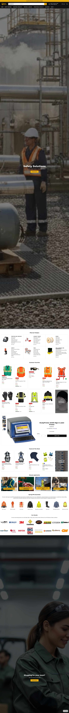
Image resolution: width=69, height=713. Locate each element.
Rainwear (12, 350)
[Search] (45, 4)
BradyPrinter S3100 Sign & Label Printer (52, 423)
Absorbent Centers (58, 351)
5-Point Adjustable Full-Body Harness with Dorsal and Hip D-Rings (7, 464)
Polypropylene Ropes (59, 339)
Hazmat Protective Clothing (15, 349)
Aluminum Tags (35, 351)
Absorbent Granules (59, 354)
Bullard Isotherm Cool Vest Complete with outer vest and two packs (48, 465)
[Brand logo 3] (21, 522)
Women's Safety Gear (14, 353)
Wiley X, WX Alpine (32, 373)
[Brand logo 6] (47, 522)
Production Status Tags (36, 354)
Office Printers (13, 337)
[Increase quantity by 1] (45, 436)
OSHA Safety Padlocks (36, 337)
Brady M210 (13, 338)
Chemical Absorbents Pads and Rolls (61, 350)
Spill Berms (57, 355)
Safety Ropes (58, 337)
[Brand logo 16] (65, 531)
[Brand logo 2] (13, 522)
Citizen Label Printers (14, 339)
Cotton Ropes (58, 338)
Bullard (43, 467)
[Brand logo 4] (30, 522)
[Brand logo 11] (21, 531)
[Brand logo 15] (56, 531)
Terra (16, 407)
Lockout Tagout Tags (36, 353)
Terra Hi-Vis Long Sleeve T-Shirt (20, 381)
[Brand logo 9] (4, 531)
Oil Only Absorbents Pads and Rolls (61, 352)
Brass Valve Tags (36, 352)
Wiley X (30, 374)
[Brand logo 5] (39, 522)
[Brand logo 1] (4, 522)
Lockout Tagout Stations (37, 339)
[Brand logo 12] (30, 531)
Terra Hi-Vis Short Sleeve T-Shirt (20, 406)
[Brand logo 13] (39, 531)
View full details (51, 431)
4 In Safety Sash (31, 406)
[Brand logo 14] (47, 531)
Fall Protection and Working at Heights (15, 355)
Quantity (38, 433)
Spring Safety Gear (14, 351)
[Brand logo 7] (56, 522)
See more (12, 344)
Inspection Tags (35, 350)
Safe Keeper (3, 466)
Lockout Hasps (35, 338)
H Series (30, 407)
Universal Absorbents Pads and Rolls (61, 353)
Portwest (3, 380)
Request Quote (34, 171)
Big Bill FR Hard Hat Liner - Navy (34, 464)
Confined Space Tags (36, 349)
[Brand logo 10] (13, 531)
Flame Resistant (13, 352)
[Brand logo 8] (65, 522)
